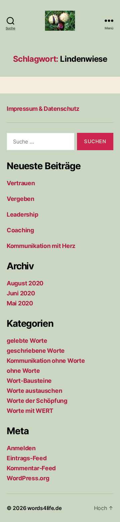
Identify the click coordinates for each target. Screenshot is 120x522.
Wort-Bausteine (29, 380)
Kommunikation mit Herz (41, 245)
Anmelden (21, 448)
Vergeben (20, 198)
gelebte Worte (27, 340)
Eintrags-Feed (27, 458)
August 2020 (25, 283)
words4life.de (44, 508)
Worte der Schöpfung (37, 400)
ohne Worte (23, 370)
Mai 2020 (20, 303)
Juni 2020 (21, 293)
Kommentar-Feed (31, 468)
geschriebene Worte (36, 350)
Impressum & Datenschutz (43, 108)
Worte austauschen (34, 390)
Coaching (20, 230)
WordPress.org (28, 478)
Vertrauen (21, 183)
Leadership (22, 214)
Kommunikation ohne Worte (46, 360)
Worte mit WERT (30, 410)
